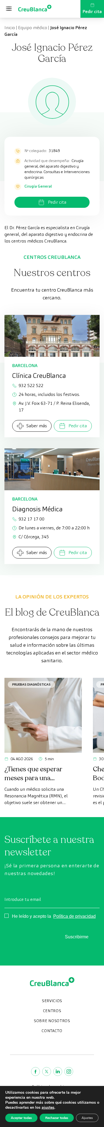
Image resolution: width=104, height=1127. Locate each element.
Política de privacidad (74, 916)
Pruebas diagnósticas (31, 684)
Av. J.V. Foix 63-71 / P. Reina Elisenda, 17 (54, 406)
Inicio (9, 28)
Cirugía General (38, 186)
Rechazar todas (56, 1118)
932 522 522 (31, 385)
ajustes (48, 1107)
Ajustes (87, 1118)
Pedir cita (92, 11)
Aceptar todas (21, 1118)
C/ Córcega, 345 (34, 537)
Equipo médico (32, 28)
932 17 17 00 (31, 519)
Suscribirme (76, 936)
